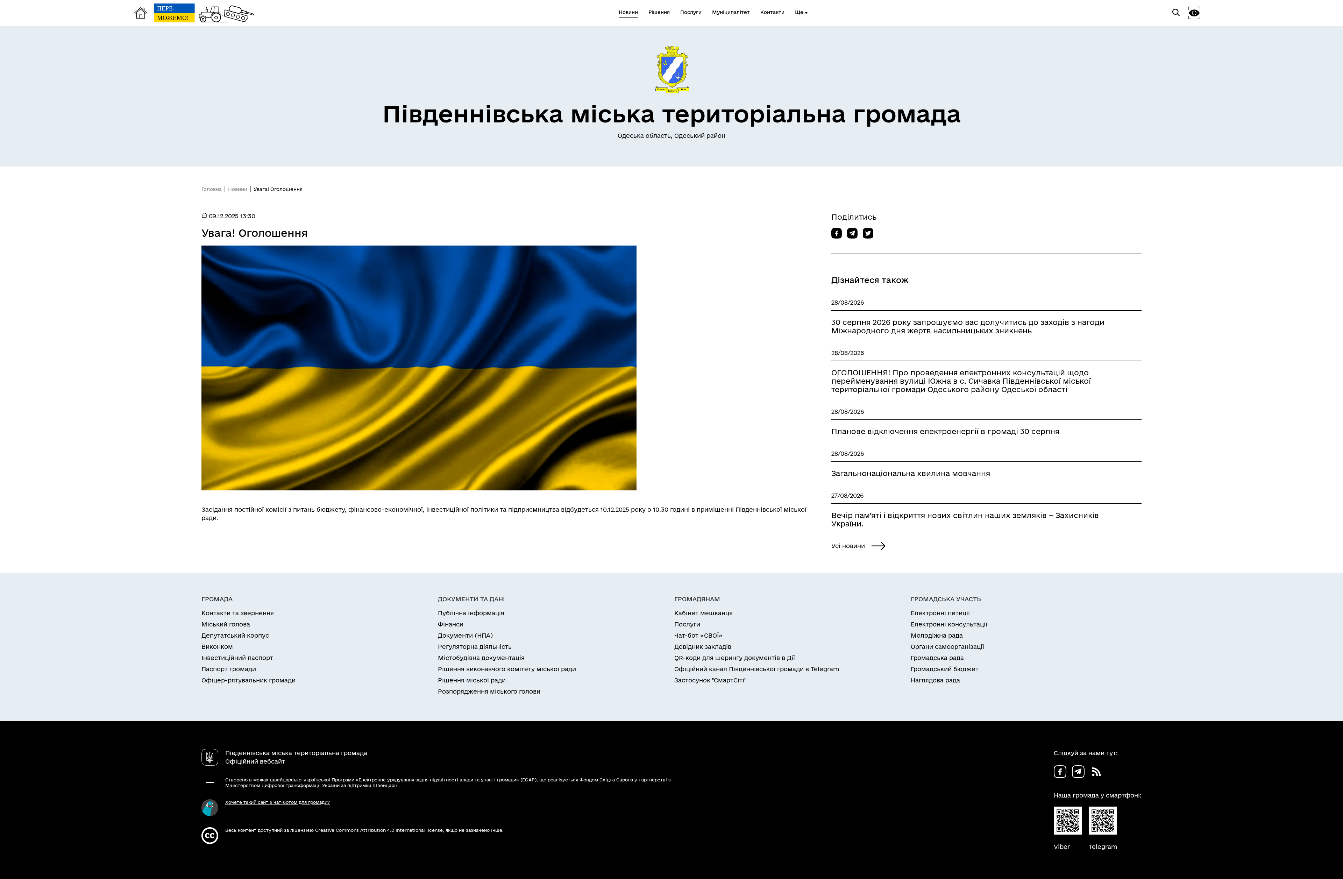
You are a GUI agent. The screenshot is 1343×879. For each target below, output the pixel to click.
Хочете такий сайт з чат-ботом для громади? (277, 802)
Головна (211, 189)
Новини (237, 189)
